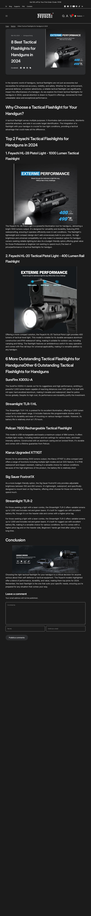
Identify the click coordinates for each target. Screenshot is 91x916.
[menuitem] (7, 6)
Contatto (29, 6)
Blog (10, 6)
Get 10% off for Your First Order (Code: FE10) (45, 2)
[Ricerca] (63, 15)
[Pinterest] (76, 6)
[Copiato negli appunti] (30, 67)
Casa (7, 26)
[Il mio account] (67, 15)
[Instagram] (70, 6)
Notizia (13, 26)
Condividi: (14, 68)
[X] (67, 6)
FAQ (23, 6)
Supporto (17, 6)
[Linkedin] (82, 6)
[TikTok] (79, 6)
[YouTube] (73, 6)
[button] (79, 16)
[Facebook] (65, 6)
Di (6, 6)
